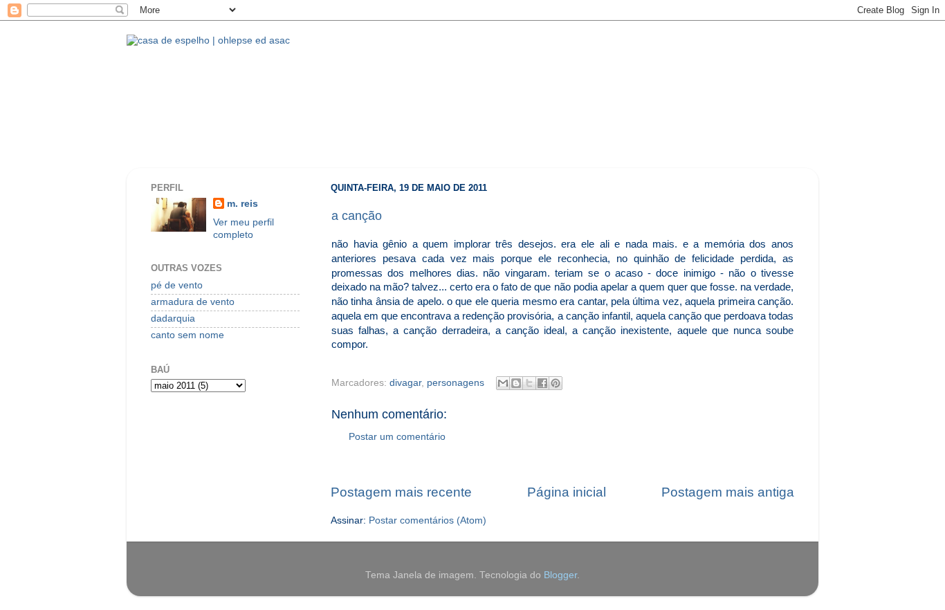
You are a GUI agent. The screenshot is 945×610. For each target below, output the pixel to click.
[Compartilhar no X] (529, 383)
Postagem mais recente (401, 492)
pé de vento (177, 285)
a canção (356, 216)
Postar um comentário (397, 437)
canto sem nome (187, 335)
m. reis (242, 203)
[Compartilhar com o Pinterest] (555, 383)
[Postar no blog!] (516, 383)
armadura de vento (193, 302)
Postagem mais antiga (727, 492)
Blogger (560, 575)
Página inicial (566, 492)
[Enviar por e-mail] (503, 383)
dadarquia (173, 318)
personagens (455, 383)
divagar (405, 383)
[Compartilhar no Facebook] (542, 383)
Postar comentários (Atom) (427, 520)
